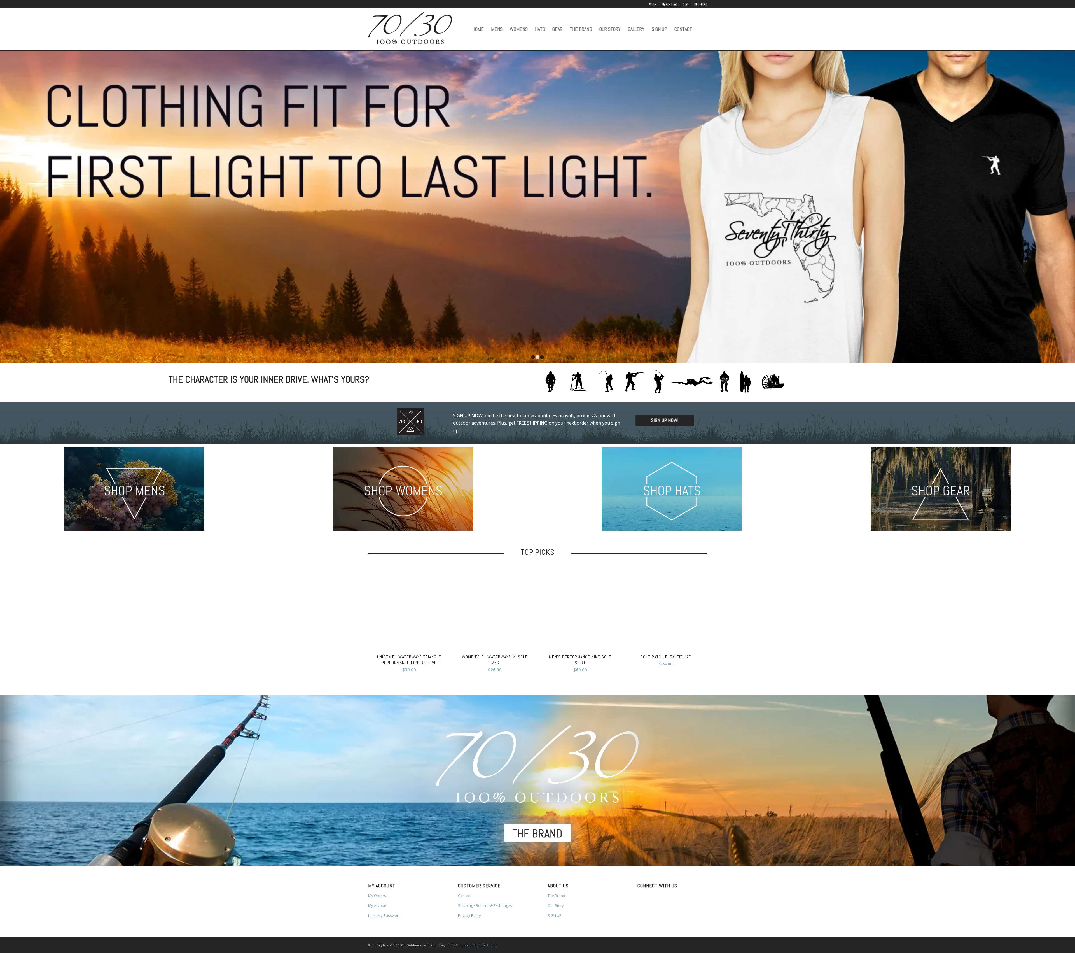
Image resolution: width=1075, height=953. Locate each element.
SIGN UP (555, 915)
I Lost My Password (384, 915)
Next (1070, 206)
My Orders (377, 895)
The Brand (556, 895)
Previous (5, 206)
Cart (685, 4)
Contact (464, 895)
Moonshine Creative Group (476, 945)
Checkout (700, 4)
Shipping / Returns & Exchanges (485, 905)
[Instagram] (378, 4)
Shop (652, 4)
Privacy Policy (469, 915)
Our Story (556, 905)
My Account (669, 4)
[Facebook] (370, 4)
